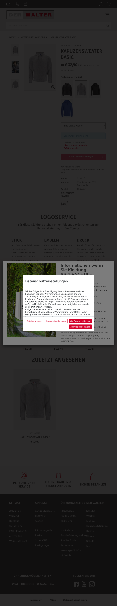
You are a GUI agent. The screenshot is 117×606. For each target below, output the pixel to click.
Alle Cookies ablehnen (80, 321)
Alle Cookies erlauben (80, 326)
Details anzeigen (34, 321)
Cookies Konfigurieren (56, 321)
